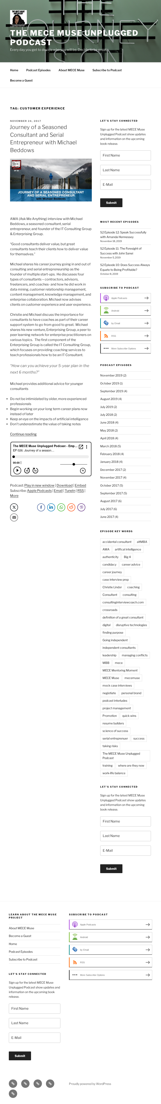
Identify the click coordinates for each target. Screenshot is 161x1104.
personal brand (131, 693)
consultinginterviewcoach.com (123, 602)
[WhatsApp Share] (61, 507)
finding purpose (113, 632)
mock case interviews (117, 685)
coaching (133, 587)
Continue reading (23, 434)
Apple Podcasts (39, 491)
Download (65, 485)
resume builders (113, 723)
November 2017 (111, 477)
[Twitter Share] (14, 507)
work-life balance (114, 773)
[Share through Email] (14, 517)
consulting (129, 594)
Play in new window (39, 485)
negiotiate (109, 693)
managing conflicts (135, 655)
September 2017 (111, 493)
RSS (80, 491)
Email (58, 491)
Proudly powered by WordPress (90, 1084)
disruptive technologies (131, 625)
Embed (80, 485)
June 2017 (107, 516)
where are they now (131, 765)
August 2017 (108, 501)
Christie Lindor (112, 587)
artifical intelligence (128, 549)
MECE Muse (111, 678)
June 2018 (107, 422)
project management (117, 708)
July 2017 (106, 509)
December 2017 (111, 469)
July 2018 (106, 414)
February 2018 (110, 454)
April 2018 (107, 438)
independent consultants (119, 647)
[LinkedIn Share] (51, 507)
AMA (106, 549)
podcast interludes (115, 700)
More (14, 496)
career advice (131, 564)
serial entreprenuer (115, 738)
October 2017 (109, 485)
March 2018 (108, 446)
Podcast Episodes (38, 70)
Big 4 (127, 557)
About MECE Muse (71, 70)
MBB (106, 663)
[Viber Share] (81, 507)
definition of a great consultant (123, 617)
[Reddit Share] (71, 507)
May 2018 (107, 430)
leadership (109, 655)
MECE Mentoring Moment (120, 670)
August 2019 (109, 399)
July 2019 (106, 407)
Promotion (110, 715)
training (108, 765)
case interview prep (116, 579)
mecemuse (132, 678)
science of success (115, 731)
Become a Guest (21, 80)
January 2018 (109, 461)
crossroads (110, 610)
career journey (112, 572)
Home (14, 70)
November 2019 (111, 375)
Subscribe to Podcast (107, 70)
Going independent (115, 640)
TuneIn (70, 491)
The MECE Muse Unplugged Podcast (121, 756)
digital (106, 625)
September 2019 (111, 391)
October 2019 (109, 383)
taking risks (110, 746)
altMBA (142, 541)
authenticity (110, 557)
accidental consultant (117, 541)
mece (119, 663)
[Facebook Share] (41, 507)
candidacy (109, 564)
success (138, 738)
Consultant (110, 594)
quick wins (129, 715)
